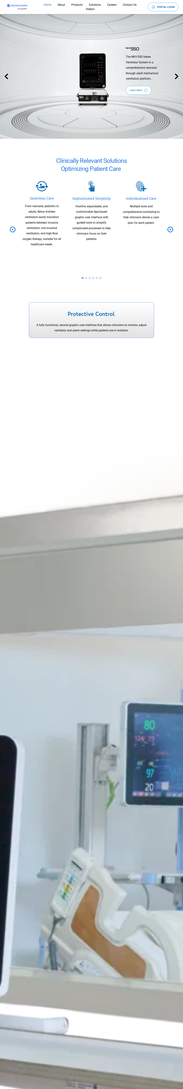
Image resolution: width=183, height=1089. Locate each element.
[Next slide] (176, 76)
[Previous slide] (6, 76)
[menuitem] (47, 5)
